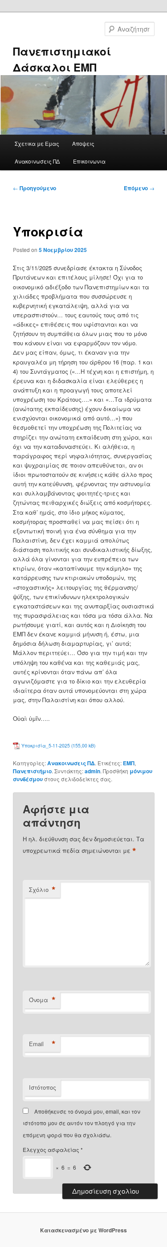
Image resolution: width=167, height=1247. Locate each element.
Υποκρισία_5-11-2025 (45, 745)
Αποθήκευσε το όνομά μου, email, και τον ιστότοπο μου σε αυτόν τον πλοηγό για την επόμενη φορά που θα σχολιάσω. (81, 1123)
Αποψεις (83, 143)
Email (42, 1044)
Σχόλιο (42, 890)
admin (92, 771)
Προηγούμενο (34, 188)
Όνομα (42, 1000)
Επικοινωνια (89, 161)
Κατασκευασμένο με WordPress (83, 1230)
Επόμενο (139, 188)
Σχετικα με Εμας (37, 143)
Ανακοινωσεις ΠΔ (37, 161)
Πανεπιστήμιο (32, 771)
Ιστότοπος (42, 1087)
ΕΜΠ (128, 763)
